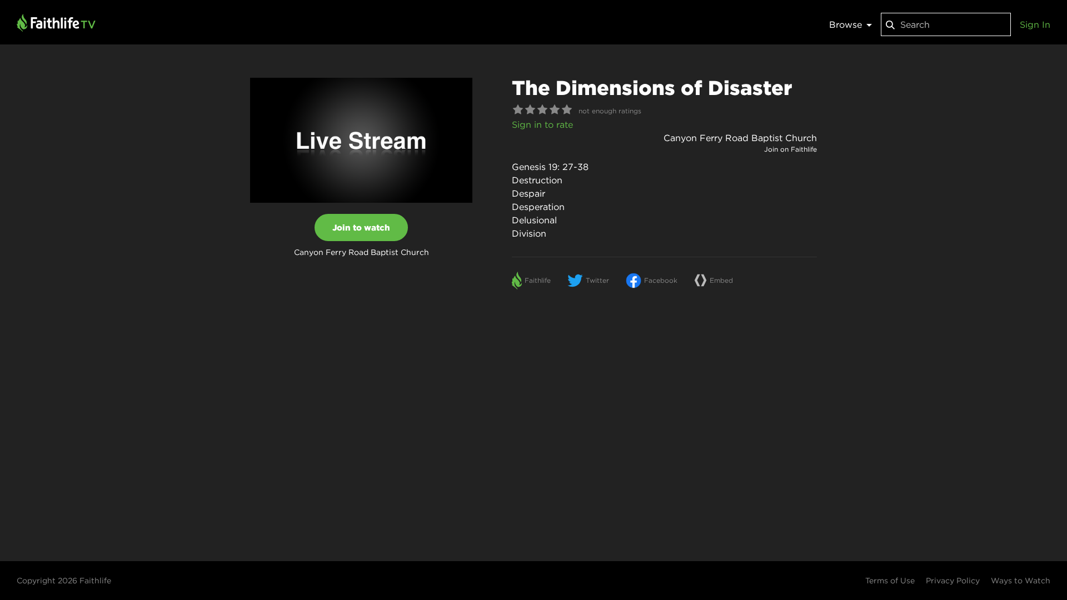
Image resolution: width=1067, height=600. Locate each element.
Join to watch (361, 227)
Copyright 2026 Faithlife (64, 581)
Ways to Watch (1020, 581)
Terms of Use (890, 581)
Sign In (1035, 24)
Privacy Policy (953, 581)
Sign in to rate (542, 124)
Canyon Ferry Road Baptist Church (740, 137)
